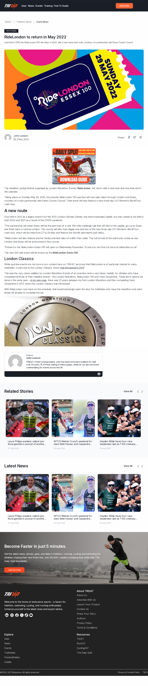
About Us (82, 595)
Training (48, 5)
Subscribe (124, 5)
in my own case (38, 280)
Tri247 (80, 638)
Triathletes (9, 652)
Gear (24, 5)
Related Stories (18, 391)
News (31, 5)
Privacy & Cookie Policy (129, 672)
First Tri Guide (61, 5)
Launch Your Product (88, 604)
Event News (42, 22)
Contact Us (83, 609)
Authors (81, 618)
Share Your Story (86, 613)
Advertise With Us (86, 599)
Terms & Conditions (87, 627)
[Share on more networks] (141, 137)
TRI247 (8, 22)
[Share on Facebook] (129, 137)
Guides (7, 662)
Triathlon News (24, 22)
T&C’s (145, 672)
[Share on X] (135, 137)
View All (128, 391)
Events (39, 5)
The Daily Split (84, 652)
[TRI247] (11, 6)
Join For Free (137, 6)
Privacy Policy (84, 623)
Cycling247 (83, 648)
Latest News (16, 465)
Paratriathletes (12, 657)
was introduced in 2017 (72, 267)
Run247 (81, 643)
